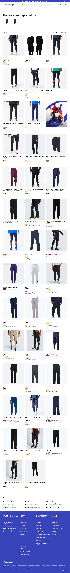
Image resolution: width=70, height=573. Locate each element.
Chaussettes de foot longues (30, 501)
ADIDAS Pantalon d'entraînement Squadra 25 (55, 252)
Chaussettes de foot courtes (30, 503)
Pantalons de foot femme (15, 26)
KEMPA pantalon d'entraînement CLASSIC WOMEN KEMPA (13, 451)
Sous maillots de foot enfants (8, 503)
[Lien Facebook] (4, 531)
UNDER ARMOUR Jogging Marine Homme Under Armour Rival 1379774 (55, 320)
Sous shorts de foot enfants (8, 504)
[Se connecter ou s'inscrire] (63, 5)
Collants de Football (28, 506)
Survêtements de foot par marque (9, 507)
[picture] (13, 45)
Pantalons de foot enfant (29, 500)
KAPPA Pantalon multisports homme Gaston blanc (34, 286)
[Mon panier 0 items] (65, 5)
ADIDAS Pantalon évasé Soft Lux (31, 221)
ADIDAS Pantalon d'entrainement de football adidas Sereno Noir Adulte (12, 157)
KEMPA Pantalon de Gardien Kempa (10, 221)
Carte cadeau (63, 8)
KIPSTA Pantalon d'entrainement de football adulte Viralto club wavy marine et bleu (55, 190)
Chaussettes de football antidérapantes (32, 507)
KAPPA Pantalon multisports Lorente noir (54, 450)
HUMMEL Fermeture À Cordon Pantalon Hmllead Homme (34, 354)
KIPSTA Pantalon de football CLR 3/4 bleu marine (13, 252)
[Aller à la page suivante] (39, 492)
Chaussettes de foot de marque (9, 506)
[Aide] (60, 5)
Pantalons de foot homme (7, 26)
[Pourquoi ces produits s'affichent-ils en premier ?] (51, 32)
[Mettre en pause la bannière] (64, 1)
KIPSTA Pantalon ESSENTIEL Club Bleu (32, 123)
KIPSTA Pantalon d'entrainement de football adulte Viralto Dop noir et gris (12, 58)
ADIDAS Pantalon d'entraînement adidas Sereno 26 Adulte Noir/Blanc (35, 157)
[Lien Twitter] (6, 531)
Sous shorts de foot (6, 509)
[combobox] (63, 32)
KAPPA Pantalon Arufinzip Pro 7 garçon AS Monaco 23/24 (12, 418)
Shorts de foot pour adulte (8, 500)
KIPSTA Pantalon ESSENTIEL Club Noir (53, 57)
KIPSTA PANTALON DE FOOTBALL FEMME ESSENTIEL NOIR (35, 483)
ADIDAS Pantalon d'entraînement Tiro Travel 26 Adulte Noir (56, 222)
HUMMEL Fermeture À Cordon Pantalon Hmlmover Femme (13, 320)
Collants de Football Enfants (51, 501)
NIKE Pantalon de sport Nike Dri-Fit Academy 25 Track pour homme (34, 253)
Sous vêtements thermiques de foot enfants (54, 504)
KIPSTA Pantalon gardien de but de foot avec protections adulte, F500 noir (34, 58)
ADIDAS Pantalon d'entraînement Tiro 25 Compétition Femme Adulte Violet (11, 286)
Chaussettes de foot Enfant (51, 500)
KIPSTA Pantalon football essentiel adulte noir (34, 189)
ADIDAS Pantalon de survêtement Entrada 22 (55, 285)
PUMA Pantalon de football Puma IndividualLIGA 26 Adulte (13, 386)
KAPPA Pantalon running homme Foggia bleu (55, 417)
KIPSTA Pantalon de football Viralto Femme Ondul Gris (35, 418)
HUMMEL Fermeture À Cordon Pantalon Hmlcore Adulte (35, 451)
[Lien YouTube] (8, 531)
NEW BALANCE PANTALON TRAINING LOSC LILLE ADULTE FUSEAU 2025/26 (55, 354)
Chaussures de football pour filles (31, 504)
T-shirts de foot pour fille (29, 509)
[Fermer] (66, 1)
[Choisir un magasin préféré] (58, 5)
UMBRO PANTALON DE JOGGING (31, 385)
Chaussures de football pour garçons (10, 501)
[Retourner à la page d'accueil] (9, 5)
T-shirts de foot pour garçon (51, 503)
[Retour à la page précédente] (31, 492)
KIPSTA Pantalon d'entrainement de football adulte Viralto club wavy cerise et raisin (12, 190)
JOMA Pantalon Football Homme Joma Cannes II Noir (56, 386)
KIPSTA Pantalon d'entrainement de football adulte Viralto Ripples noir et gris (34, 91)
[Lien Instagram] (11, 531)
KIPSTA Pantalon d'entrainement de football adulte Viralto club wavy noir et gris (12, 91)
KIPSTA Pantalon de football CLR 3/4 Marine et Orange (55, 157)
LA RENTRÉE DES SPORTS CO (56, 124)
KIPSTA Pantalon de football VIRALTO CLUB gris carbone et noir (13, 124)
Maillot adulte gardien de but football (53, 507)
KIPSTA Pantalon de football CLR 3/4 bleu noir (55, 90)
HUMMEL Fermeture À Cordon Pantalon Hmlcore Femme (13, 483)
